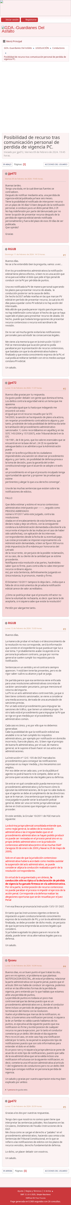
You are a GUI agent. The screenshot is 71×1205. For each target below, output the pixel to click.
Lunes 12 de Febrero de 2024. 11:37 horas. (23, 388)
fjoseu (12, 960)
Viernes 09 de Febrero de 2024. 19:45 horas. (24, 178)
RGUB (12, 249)
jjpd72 (12, 173)
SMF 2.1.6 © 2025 (28, 1194)
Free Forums (40, 1198)
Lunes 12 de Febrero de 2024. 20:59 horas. (23, 1106)
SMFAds (29, 1198)
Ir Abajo (7, 164)
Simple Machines (44, 1194)
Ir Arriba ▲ (48, 1191)
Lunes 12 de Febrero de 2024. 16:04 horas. (23, 965)
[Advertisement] (35, 98)
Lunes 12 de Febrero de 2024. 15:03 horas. (23, 628)
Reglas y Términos (34, 1191)
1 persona (11, 1089)
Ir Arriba (7, 1171)
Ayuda (20, 1191)
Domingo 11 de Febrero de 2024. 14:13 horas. (25, 254)
